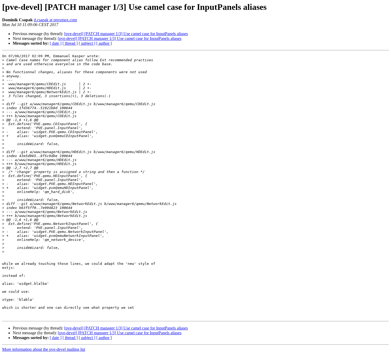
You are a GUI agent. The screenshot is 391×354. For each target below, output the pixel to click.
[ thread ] (70, 43)
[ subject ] (87, 43)
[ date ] (55, 43)
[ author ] (104, 43)
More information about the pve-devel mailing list (43, 349)
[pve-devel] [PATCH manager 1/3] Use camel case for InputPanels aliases (126, 33)
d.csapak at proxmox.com (55, 20)
